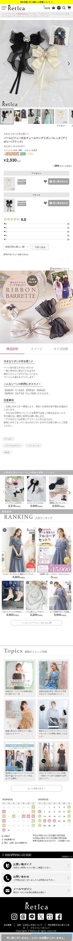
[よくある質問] (36, 878)
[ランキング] (53, 8)
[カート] (69, 8)
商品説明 (12, 349)
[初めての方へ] (36, 865)
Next (68, 63)
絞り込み (41, 246)
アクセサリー (44, 13)
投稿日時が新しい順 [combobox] (15, 247)
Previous (4, 63)
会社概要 (8, 924)
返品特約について (60, 268)
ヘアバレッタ (33, 445)
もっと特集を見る (35, 788)
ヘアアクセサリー (12, 445)
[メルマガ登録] (36, 890)
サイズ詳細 (61, 349)
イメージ (36, 349)
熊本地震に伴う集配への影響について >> (36, 2)
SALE (6, 452)
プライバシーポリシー (40, 927)
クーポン (8, 438)
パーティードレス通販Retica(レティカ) (19, 13)
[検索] (64, 8)
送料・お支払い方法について (29, 924)
